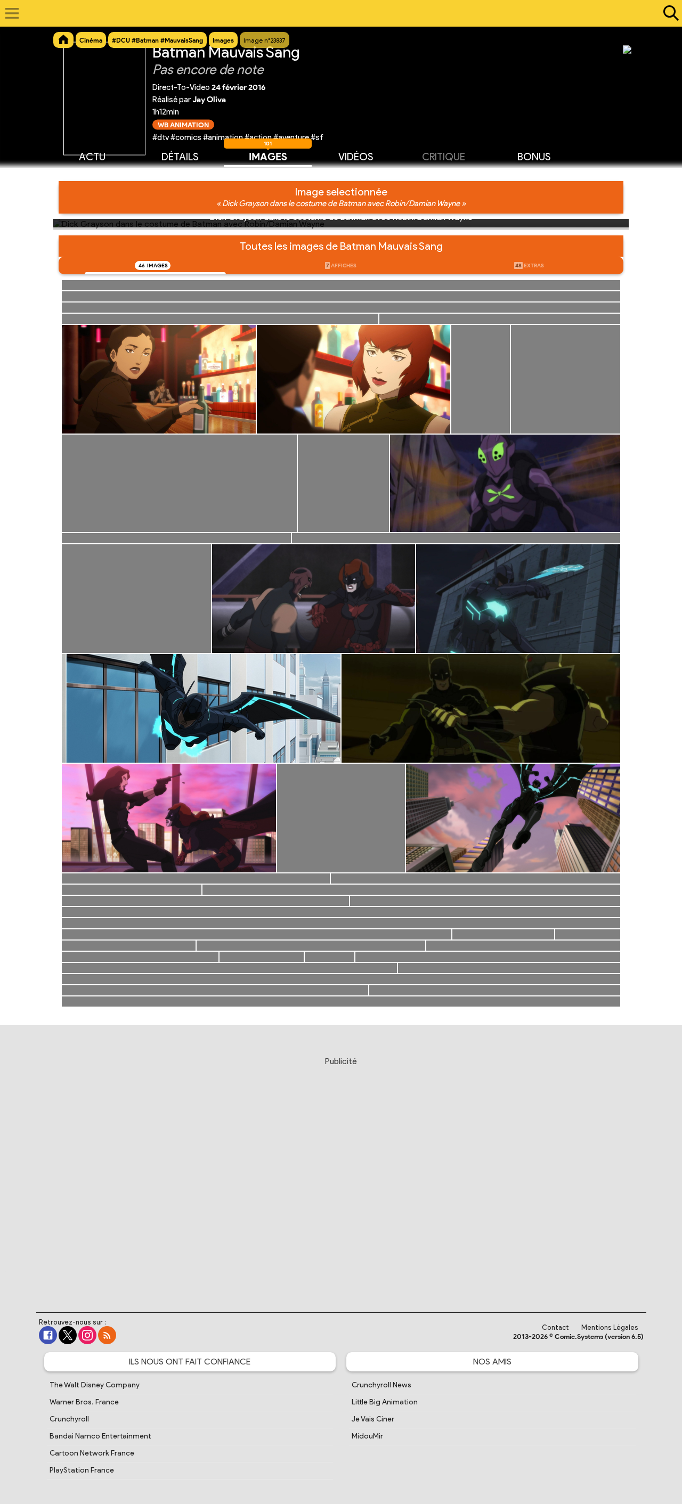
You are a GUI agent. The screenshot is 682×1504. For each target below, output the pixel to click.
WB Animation (183, 124)
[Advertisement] (341, 1174)
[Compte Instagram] (87, 1335)
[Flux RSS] (107, 1335)
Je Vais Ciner (373, 1419)
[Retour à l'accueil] (335, 13)
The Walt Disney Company (95, 1384)
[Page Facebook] (48, 1335)
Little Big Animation (385, 1402)
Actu (92, 157)
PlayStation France (82, 1470)
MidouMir (367, 1436)
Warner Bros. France (84, 1402)
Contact (555, 1327)
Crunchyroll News (381, 1384)
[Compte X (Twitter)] (68, 1335)
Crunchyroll (69, 1419)
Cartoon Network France (92, 1453)
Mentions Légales (609, 1327)
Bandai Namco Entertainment (100, 1436)
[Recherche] (668, 13)
